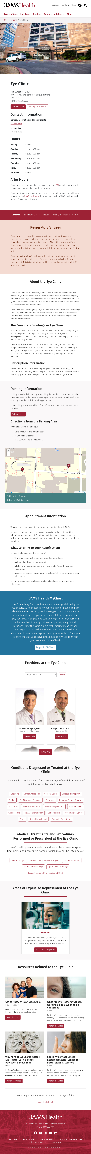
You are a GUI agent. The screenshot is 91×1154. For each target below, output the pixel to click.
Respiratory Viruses (32, 215)
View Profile (30, 736)
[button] (22, 469)
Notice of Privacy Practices (70, 1139)
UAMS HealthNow (32, 196)
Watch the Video (56, 1026)
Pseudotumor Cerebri (73, 813)
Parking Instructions (38, 106)
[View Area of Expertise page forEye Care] (45, 915)
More (70, 14)
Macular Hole (14, 813)
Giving (73, 5)
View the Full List (45, 1102)
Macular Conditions (31, 806)
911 (57, 185)
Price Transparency (37, 1142)
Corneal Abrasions (32, 794)
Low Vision (13, 806)
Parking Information (61, 215)
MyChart (65, 5)
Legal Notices (56, 1142)
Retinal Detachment (38, 819)
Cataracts (15, 794)
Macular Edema (75, 806)
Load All (45, 751)
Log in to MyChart (45, 647)
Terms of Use (28, 1139)
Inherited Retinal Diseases (70, 800)
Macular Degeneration (54, 806)
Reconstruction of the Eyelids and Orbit (45, 873)
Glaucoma (50, 800)
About (45, 215)
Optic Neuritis (54, 813)
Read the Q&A (13, 1017)
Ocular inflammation (34, 813)
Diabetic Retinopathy (71, 794)
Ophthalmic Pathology (57, 866)
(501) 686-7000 (48, 1127)
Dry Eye (12, 800)
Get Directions (18, 106)
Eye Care (45, 932)
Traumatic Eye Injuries (61, 819)
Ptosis (22, 819)
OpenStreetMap (80, 492)
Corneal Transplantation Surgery (44, 860)
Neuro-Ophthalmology (33, 866)
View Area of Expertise (45, 949)
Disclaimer (13, 1139)
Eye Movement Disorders (30, 800)
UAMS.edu (55, 5)
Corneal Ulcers (50, 794)
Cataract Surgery (18, 860)
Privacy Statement (46, 1139)
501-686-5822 (16, 123)
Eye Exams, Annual (72, 860)
